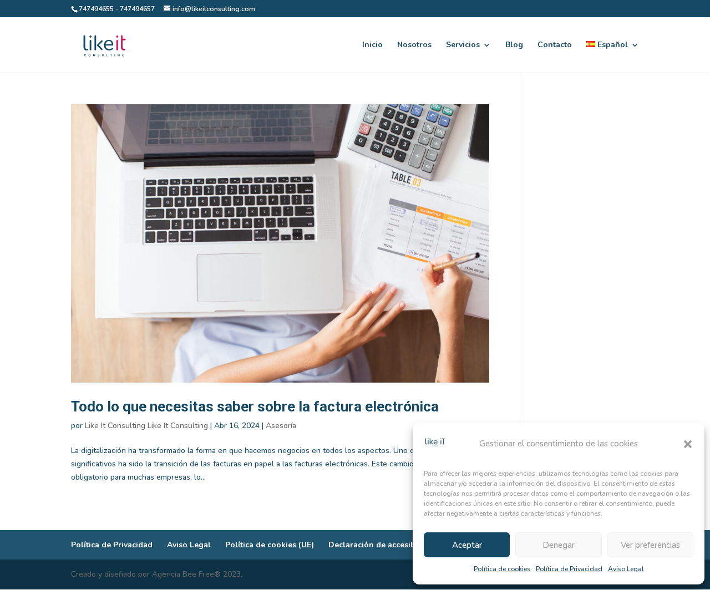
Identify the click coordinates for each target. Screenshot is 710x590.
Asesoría (281, 425)
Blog (514, 45)
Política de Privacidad (569, 568)
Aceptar (467, 545)
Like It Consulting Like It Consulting (146, 425)
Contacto (554, 45)
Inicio (372, 45)
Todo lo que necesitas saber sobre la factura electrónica (255, 406)
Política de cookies (502, 568)
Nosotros (414, 45)
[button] (687, 444)
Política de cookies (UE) (269, 545)
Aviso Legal (626, 568)
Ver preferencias (650, 545)
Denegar (558, 545)
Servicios (463, 45)
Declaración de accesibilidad (382, 545)
